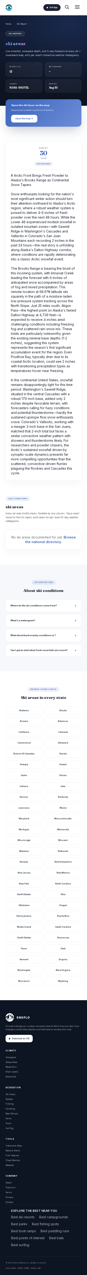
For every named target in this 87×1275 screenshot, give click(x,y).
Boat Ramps (12, 1113)
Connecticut (24, 742)
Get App (53, 7)
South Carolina (63, 927)
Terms (9, 1192)
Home (9, 24)
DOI (39, 1268)
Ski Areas (10, 1094)
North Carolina (63, 883)
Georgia (24, 764)
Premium (10, 1187)
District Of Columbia (24, 753)
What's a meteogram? (22, 620)
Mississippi (24, 840)
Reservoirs (11, 1067)
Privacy (9, 1197)
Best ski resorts (23, 1217)
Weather (10, 1165)
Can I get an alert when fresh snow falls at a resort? (39, 650)
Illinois (63, 775)
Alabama (24, 710)
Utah (63, 948)
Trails (8, 1123)
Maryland (24, 818)
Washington (23, 970)
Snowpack (11, 1057)
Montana (24, 851)
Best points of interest (28, 1238)
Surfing (9, 1128)
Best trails (56, 1238)
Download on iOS (20, 1038)
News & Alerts (13, 1150)
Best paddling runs (55, 1231)
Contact (9, 1202)
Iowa (63, 786)
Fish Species (12, 1155)
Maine (63, 808)
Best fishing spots (45, 1224)
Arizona (24, 721)
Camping (10, 1108)
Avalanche (11, 1076)
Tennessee (63, 937)
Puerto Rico (63, 916)
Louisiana (24, 808)
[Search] (67, 7)
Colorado (63, 732)
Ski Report (22, 24)
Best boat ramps (23, 1231)
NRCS (26, 1268)
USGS (13, 1268)
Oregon (63, 905)
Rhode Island (24, 927)
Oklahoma (24, 905)
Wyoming (63, 981)
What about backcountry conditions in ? (33, 635)
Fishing (10, 1103)
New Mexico (63, 872)
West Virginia (63, 970)
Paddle (9, 1099)
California (24, 732)
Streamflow (11, 1062)
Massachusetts (63, 818)
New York (24, 883)
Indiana (24, 786)
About (9, 1182)
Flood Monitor (13, 1160)
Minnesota (63, 829)
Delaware (63, 742)
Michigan (24, 829)
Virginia (63, 959)
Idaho (24, 775)
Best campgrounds (53, 1217)
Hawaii (63, 764)
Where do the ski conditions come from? (33, 605)
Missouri (63, 840)
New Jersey (24, 872)
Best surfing (20, 1245)
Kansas (24, 797)
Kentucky (63, 797)
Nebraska (63, 851)
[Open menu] (77, 7)
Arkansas (63, 721)
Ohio (63, 894)
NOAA (20, 1268)
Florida (63, 753)
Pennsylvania (23, 916)
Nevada (24, 861)
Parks (8, 1118)
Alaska (63, 710)
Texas (24, 948)
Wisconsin (24, 981)
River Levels (12, 1071)
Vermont (23, 959)
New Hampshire (63, 861)
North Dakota (24, 894)
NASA (33, 1268)
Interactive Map (14, 1145)
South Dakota (24, 937)
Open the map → (24, 118)
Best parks (19, 1224)
